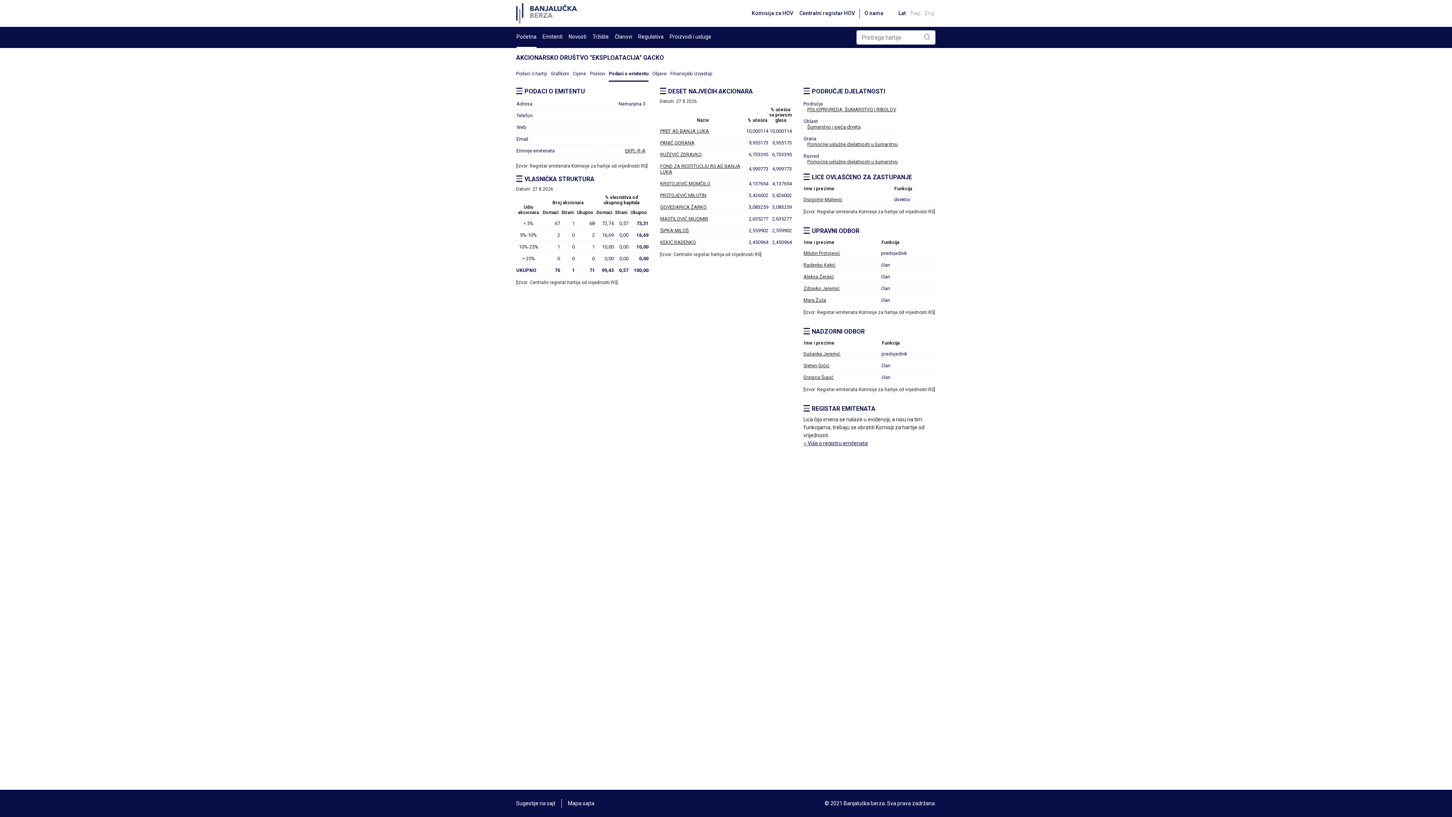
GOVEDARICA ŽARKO (683, 207)
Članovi (623, 37)
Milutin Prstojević (822, 253)
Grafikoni (560, 73)
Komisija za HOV (772, 13)
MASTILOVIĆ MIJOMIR (684, 219)
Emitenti (553, 37)
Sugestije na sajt (535, 803)
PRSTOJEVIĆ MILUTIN (683, 195)
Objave (659, 73)
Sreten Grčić (817, 365)
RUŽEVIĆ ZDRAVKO (681, 154)
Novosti (577, 37)
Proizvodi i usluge (690, 37)
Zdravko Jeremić (822, 288)
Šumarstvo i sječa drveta (834, 127)
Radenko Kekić (820, 265)
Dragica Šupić (819, 377)
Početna (527, 37)
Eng (929, 13)
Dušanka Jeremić (822, 354)
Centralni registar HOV (827, 13)
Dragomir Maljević (823, 199)
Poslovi (597, 73)
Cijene (579, 73)
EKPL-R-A (635, 151)
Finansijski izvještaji (691, 73)
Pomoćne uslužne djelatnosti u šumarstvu (852, 144)
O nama (873, 13)
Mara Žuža (815, 300)
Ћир (915, 13)
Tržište (601, 37)
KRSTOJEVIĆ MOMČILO (685, 183)
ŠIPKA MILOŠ (674, 230)
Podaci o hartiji (531, 73)
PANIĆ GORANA (677, 143)
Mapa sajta (581, 803)
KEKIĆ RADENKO (678, 242)
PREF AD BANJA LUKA (684, 131)
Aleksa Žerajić (819, 277)
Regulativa (651, 37)
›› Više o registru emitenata (836, 443)
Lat (902, 13)
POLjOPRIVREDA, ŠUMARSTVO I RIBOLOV (851, 109)
